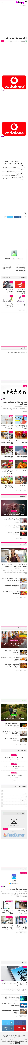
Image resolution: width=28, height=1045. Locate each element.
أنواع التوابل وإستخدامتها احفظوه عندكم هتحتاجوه (14, 645)
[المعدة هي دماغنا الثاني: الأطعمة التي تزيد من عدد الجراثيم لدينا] (23, 580)
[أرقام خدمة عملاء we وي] (20, 298)
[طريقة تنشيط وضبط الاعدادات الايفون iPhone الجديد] (21, 905)
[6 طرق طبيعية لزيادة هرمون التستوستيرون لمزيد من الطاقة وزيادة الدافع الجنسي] (23, 725)
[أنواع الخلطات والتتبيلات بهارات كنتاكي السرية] (23, 652)
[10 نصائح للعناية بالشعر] (23, 534)
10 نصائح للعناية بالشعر (13, 532)
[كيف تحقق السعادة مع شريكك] (23, 740)
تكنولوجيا (24, 966)
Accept (17, 1043)
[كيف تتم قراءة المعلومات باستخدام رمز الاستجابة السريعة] (14, 973)
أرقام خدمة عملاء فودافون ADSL (7, 267)
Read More (11, 1043)
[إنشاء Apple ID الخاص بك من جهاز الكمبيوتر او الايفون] (7, 905)
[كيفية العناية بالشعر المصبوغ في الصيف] (23, 520)
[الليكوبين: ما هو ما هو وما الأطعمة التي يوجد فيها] (23, 593)
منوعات (25, 386)
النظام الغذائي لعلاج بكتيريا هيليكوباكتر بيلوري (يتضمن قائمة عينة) (20, 269)
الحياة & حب (14, 715)
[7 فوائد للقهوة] (21, 480)
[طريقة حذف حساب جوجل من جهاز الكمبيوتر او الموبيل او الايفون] (7, 920)
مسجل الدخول (17, 352)
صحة (26, 806)
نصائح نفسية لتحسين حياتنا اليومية (14, 718)
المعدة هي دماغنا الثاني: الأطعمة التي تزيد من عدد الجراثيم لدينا (10, 579)
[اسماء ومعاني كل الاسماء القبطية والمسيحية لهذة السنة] (21, 419)
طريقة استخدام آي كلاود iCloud (16, 889)
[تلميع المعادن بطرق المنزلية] (7, 450)
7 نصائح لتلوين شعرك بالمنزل (12, 525)
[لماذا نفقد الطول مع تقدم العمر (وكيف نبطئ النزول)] (14, 392)
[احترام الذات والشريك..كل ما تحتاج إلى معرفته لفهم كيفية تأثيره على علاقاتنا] (23, 733)
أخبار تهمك (8, 1035)
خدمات (23, 281)
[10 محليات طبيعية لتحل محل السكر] (21, 435)
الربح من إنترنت (23, 873)
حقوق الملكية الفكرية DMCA (10, 1037)
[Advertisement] (14, 22)
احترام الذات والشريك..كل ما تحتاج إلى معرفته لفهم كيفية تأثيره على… (10, 732)
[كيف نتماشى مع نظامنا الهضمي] (23, 586)
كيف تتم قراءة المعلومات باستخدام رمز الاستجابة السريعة (14, 984)
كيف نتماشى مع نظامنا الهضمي (11, 585)
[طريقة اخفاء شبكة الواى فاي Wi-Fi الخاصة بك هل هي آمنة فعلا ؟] (23, 998)
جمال (4, 1035)
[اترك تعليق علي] (25, 43)
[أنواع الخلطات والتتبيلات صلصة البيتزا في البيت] (23, 659)
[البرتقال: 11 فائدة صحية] (21, 464)
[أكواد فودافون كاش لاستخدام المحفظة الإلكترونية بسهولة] (20, 284)
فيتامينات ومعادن (23, 800)
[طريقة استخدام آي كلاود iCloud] (14, 879)
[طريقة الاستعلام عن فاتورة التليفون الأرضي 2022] (8, 284)
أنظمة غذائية (24, 548)
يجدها (23, 1035)
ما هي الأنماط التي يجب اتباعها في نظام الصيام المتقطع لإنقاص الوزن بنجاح (14, 565)
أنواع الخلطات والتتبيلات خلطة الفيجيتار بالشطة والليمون (12, 665)
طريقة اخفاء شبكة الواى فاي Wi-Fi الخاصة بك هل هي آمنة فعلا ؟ (10, 997)
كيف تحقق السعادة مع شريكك (12, 738)
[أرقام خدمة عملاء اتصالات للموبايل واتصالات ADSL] (8, 298)
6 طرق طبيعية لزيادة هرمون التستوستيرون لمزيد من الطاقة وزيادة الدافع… (11, 725)
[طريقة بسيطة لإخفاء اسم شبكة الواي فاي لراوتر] (23, 1011)
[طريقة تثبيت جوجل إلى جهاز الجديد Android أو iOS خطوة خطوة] (21, 920)
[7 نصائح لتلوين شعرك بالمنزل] (23, 527)
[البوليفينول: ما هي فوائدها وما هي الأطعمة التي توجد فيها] (7, 464)
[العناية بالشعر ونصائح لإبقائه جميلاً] (14, 508)
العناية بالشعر (14, 510)
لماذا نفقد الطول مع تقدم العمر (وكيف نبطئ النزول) (15, 403)
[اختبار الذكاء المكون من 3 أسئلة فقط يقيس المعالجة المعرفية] (7, 419)
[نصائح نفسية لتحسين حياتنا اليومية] (14, 712)
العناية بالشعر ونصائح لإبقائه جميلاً (14, 514)
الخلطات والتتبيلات (14, 640)
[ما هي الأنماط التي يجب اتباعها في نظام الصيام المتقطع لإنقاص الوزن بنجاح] (14, 555)
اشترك (5, 829)
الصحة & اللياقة (24, 803)
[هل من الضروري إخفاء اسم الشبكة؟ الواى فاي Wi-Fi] (23, 1005)
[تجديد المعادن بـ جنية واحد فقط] (21, 450)
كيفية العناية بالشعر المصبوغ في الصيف (14, 766)
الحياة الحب (16, 1035)
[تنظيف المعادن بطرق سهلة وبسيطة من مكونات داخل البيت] (7, 435)
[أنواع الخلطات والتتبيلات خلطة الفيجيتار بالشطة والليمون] (23, 665)
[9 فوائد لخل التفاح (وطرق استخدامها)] (7, 480)
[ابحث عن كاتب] (14, 253)
